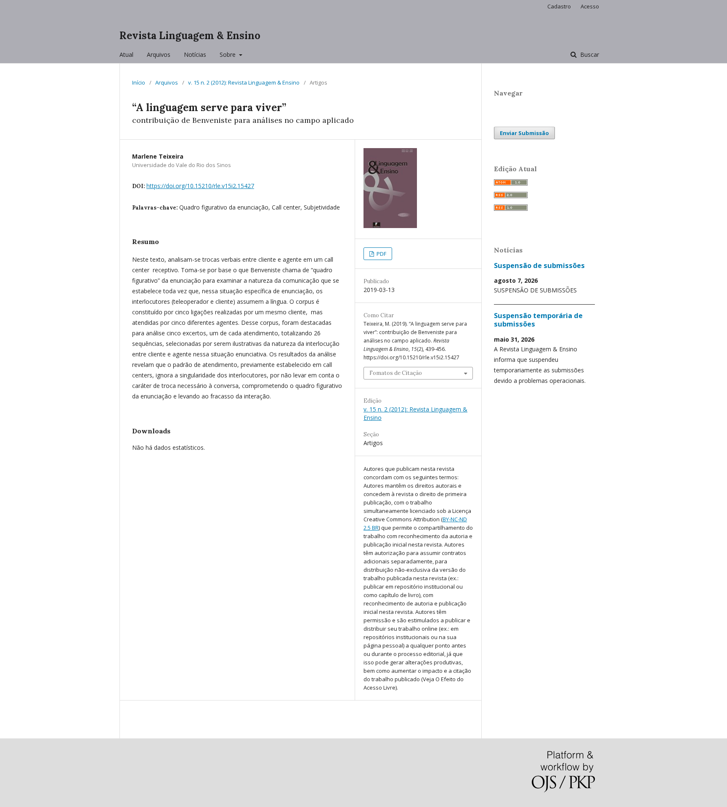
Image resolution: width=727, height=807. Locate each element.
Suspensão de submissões (539, 265)
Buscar (588, 54)
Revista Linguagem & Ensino (189, 35)
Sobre (228, 54)
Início (138, 82)
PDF (380, 253)
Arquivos (158, 54)
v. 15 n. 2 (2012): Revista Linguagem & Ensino (244, 82)
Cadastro (559, 6)
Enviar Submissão (524, 133)
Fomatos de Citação (395, 373)
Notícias (195, 54)
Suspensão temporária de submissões (538, 320)
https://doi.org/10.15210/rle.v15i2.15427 (200, 186)
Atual (126, 54)
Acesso (590, 6)
